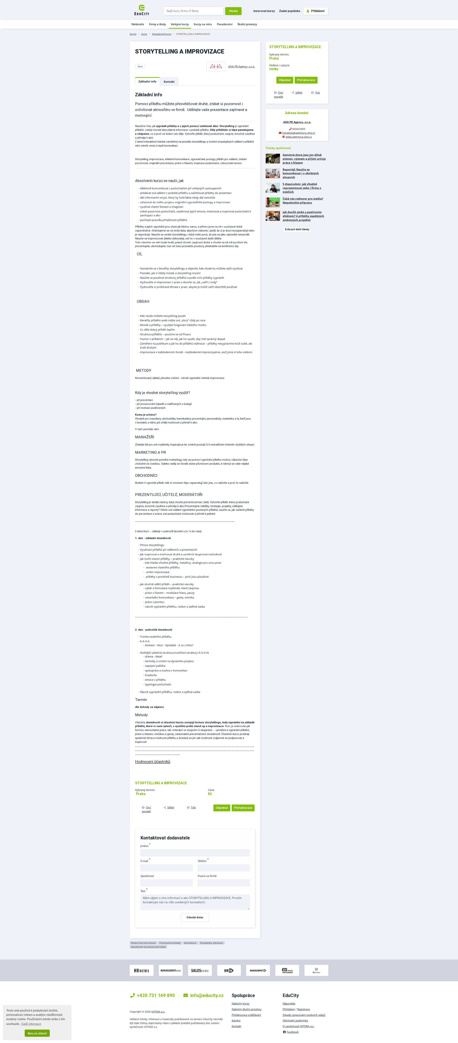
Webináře (137, 24)
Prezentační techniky (169, 943)
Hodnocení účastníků (152, 761)
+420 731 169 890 (156, 995)
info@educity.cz (207, 995)
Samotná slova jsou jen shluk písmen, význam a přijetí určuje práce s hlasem (304, 158)
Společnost (147, 876)
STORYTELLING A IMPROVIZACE (193, 34)
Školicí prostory (247, 24)
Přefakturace (243, 808)
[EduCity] (142, 9)
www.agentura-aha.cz (299, 136)
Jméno (145, 846)
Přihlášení (317, 11)
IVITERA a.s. (158, 1011)
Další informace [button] (31, 1023)
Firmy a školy (157, 24)
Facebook (293, 1032)
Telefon (203, 861)
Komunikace (190, 943)
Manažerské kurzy (161, 34)
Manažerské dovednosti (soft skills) (148, 946)
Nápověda (289, 1003)
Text (144, 891)
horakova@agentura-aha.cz (298, 133)
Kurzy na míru (203, 24)
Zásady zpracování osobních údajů (304, 1015)
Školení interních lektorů (143, 943)
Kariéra (236, 1020)
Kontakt (169, 81)
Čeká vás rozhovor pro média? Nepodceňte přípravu (303, 200)
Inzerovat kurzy (264, 11)
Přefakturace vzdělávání (246, 1015)
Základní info (147, 81)
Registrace (303, 1009)
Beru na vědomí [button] (37, 1033)
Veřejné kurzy (180, 24)
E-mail (145, 861)
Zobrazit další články (297, 229)
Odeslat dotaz (195, 917)
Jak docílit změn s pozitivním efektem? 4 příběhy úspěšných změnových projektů (303, 216)
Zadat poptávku (289, 11)
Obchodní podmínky (295, 1020)
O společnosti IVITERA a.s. (298, 1026)
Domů (133, 34)
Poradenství (224, 24)
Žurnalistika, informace (211, 943)
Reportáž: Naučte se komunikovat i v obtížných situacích (301, 173)
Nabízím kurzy (240, 1003)
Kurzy (144, 34)
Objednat (222, 808)
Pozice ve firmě (207, 876)
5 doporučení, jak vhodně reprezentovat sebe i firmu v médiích (302, 188)
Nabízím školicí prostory (247, 1009)
